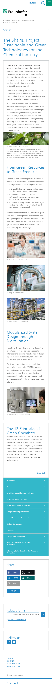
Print (13, 591)
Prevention (11, 481)
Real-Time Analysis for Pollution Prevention (19, 544)
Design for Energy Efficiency (18, 512)
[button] (13, 572)
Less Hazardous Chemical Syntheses (20, 493)
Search (43, 3)
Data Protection (13, 666)
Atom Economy (13, 487)
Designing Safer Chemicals (17, 499)
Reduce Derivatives (14, 524)
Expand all (41, 473)
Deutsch (33, 3)
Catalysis (10, 530)
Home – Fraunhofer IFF (17, 620)
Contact (10, 661)
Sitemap (10, 658)
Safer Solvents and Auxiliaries (18, 505)
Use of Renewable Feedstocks (18, 518)
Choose (43, 614)
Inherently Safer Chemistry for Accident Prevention (22, 552)
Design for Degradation (16, 536)
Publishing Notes (14, 664)
